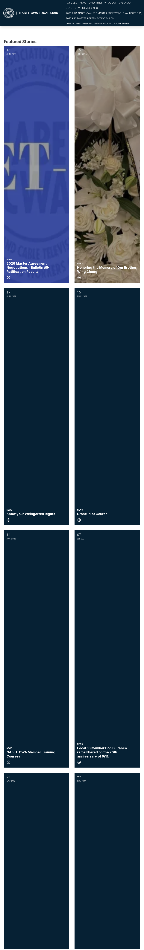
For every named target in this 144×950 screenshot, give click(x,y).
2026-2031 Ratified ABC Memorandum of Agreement (97, 23)
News (83, 2)
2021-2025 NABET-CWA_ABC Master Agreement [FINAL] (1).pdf (102, 13)
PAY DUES (71, 2)
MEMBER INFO (90, 8)
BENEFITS (71, 8)
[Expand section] (105, 2)
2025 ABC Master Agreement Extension (90, 18)
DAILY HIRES (96, 2)
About (112, 2)
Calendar (125, 2)
